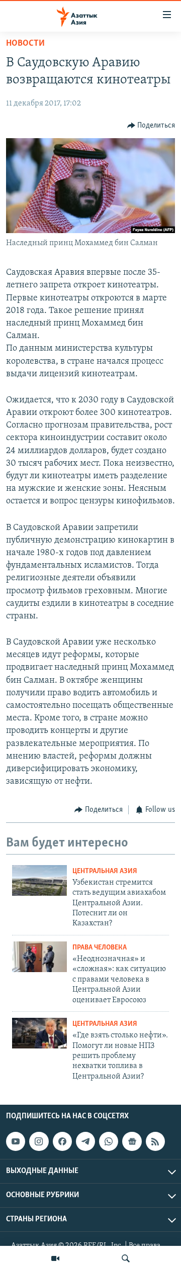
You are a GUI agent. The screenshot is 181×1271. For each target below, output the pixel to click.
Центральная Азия (104, 871)
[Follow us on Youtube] (15, 1141)
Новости (25, 43)
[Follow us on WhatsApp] (108, 1141)
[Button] (151, 125)
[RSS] (155, 1141)
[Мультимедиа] (55, 1258)
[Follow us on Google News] (131, 1141)
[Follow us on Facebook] (62, 1141)
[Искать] (126, 1258)
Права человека (99, 947)
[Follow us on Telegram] (85, 1141)
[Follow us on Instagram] (38, 1141)
